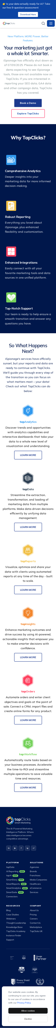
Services (34, 892)
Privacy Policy (24, 1002)
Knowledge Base (14, 927)
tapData (10, 867)
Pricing (33, 914)
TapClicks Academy (15, 931)
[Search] (43, 23)
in (8, 848)
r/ (33, 848)
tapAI (11, 875)
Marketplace (36, 927)
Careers (34, 918)
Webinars (11, 918)
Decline (28, 1018)
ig (27, 848)
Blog (8, 910)
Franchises (35, 875)
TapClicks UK (36, 931)
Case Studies (12, 914)
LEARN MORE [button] (28, 455)
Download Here (28, 14)
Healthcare (35, 884)
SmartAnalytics (16, 888)
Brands (33, 871)
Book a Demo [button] (28, 102)
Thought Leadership (16, 923)
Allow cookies (28, 1010)
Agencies (34, 867)
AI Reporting (15, 871)
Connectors (12, 896)
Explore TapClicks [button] (28, 113)
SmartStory (14, 879)
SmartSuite (14, 892)
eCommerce (36, 888)
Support (10, 939)
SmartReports (16, 884)
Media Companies (38, 879)
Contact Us (35, 923)
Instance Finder (13, 935)
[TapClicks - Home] (21, 23)
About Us (34, 910)
